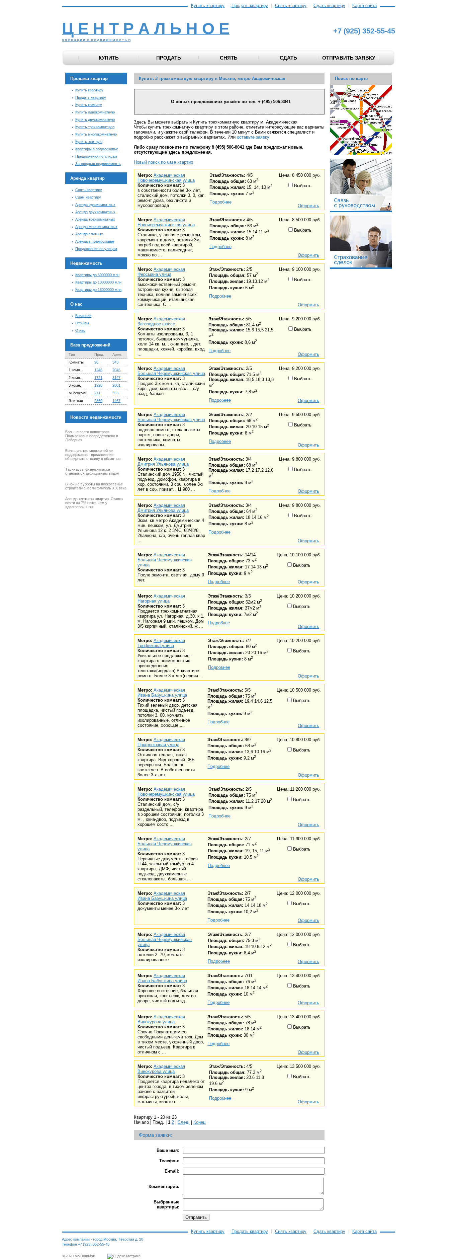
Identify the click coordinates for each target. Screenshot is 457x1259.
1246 (98, 370)
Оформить (308, 205)
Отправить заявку (348, 58)
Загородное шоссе (156, 323)
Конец (199, 1122)
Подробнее (220, 202)
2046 (116, 370)
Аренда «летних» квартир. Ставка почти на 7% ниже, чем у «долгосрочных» (94, 503)
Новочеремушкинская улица (166, 180)
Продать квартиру (250, 6)
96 (96, 362)
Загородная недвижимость (98, 164)
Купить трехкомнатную (94, 127)
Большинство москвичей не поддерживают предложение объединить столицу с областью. (93, 455)
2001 (116, 385)
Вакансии (83, 316)
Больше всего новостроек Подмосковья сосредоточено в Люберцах (91, 436)
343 (115, 362)
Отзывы (82, 323)
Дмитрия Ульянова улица (163, 464)
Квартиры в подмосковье (96, 149)
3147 (116, 378)
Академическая (169, 175)
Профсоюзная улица (158, 744)
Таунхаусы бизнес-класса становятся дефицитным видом (92, 471)
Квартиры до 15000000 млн (98, 290)
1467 (116, 401)
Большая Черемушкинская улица (171, 373)
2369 (98, 401)
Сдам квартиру (88, 197)
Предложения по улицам (96, 156)
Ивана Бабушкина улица (162, 695)
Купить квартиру (207, 6)
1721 (98, 378)
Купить (109, 58)
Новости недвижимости (95, 417)
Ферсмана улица (154, 274)
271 (97, 393)
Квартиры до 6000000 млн (97, 275)
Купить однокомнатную (95, 112)
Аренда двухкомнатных (95, 212)
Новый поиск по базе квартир (163, 162)
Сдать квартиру (329, 6)
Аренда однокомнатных (95, 205)
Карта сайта (364, 6)
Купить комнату (88, 105)
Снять (229, 58)
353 (115, 393)
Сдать (288, 58)
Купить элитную (88, 142)
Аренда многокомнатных (96, 227)
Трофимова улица (156, 645)
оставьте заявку (253, 137)
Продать (168, 58)
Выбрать (302, 185)
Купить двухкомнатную (95, 119)
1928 (98, 385)
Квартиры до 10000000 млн (98, 282)
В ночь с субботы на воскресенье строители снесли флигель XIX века (95, 486)
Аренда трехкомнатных (95, 219)
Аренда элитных (89, 234)
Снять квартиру (290, 6)
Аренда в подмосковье (94, 241)
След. (184, 1122)
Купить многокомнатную (96, 134)
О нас (80, 330)
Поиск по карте (351, 78)
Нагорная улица (154, 601)
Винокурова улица (156, 1021)
